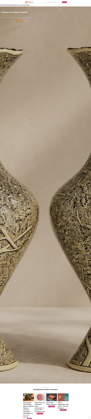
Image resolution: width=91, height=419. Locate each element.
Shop (46, 2)
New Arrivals (49, 2)
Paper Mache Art (54, 2)
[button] (60, 2)
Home (43, 2)
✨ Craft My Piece (40, 413)
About (59, 2)
